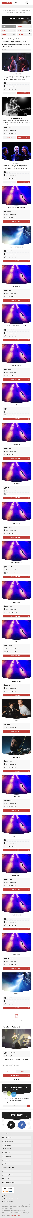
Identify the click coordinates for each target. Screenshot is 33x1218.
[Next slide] (29, 1037)
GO (28, 1105)
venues (4, 7)
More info (9, 93)
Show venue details (16, 21)
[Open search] (26, 2)
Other (10, 7)
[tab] (15, 1079)
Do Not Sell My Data (14, 1215)
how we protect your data (18, 1103)
